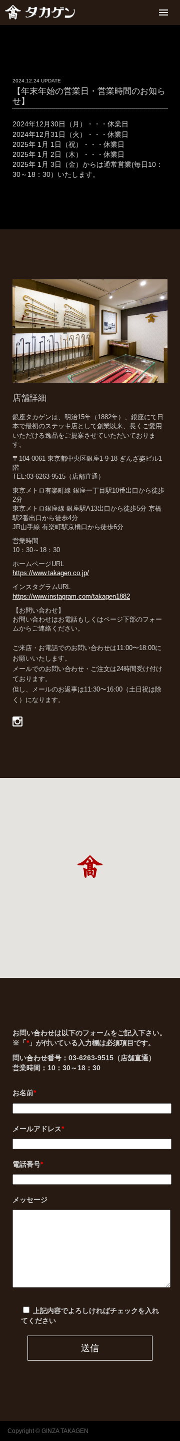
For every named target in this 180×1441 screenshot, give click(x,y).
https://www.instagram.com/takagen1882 (71, 596)
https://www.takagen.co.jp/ (50, 573)
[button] (90, 866)
